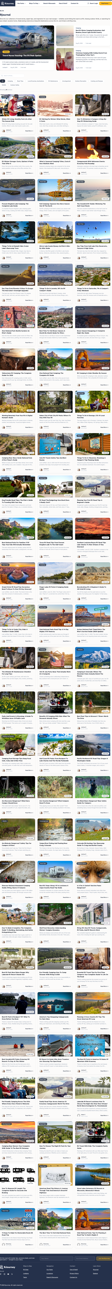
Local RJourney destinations (36, 81)
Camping (10, 81)
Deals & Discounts (49, 3)
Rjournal (95, 1269)
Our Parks (20, 3)
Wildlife (4, 85)
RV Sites (25, 1269)
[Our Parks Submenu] (25, 3)
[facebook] (0, 1274)
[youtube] (8, 1274)
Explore (95, 1273)
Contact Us (74, 3)
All (2, 81)
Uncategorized (66, 81)
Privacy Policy (74, 1273)
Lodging (26, 1273)
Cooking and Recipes (97, 81)
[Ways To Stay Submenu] (40, 3)
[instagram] (4, 1274)
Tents (25, 1277)
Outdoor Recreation (80, 81)
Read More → (29, 131)
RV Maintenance (53, 81)
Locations (50, 1273)
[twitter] (12, 1274)
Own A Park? (63, 3)
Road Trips (20, 81)
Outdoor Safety (14, 85)
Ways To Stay (33, 3)
